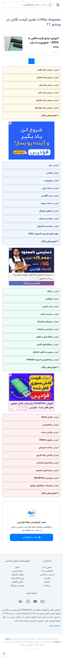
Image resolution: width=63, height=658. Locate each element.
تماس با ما (47, 567)
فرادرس (47, 578)
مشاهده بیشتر (54, 626)
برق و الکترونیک (17, 578)
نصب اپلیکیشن (29, 537)
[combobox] (26, 5)
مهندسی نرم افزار (17, 585)
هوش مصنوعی (17, 574)
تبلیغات (47, 582)
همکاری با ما (47, 571)
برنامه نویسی (17, 571)
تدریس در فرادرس (47, 574)
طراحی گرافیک (17, 582)
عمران (17, 567)
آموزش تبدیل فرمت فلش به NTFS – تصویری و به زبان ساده (43, 42)
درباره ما (47, 585)
